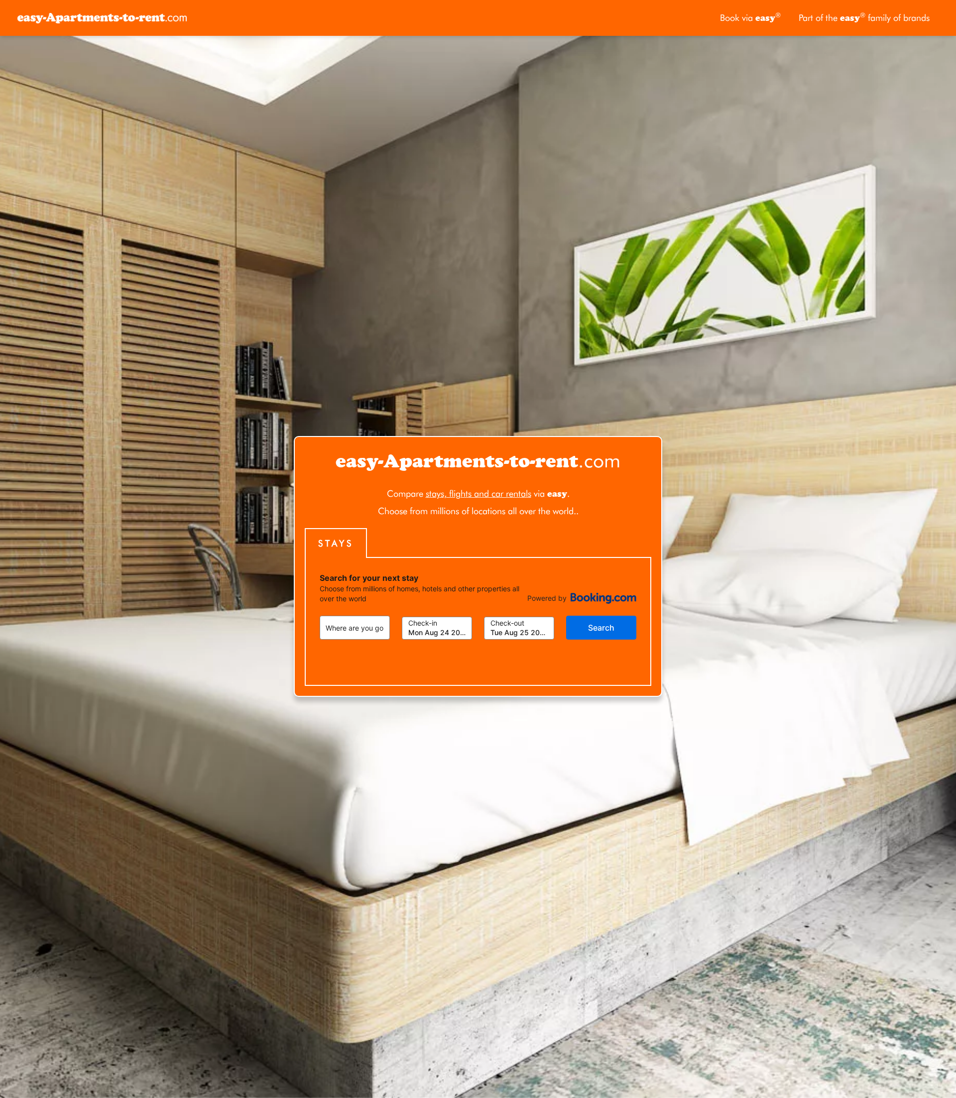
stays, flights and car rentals (478, 493)
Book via (750, 17)
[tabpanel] (478, 622)
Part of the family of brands (864, 17)
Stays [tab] (336, 543)
